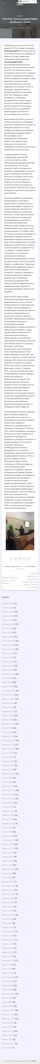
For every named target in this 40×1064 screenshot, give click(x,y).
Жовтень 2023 (8, 745)
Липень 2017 (7, 1027)
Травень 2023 (8, 765)
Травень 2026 (8, 616)
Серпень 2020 (8, 898)
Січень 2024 (7, 732)
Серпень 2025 (8, 653)
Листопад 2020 (8, 886)
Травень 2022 (8, 815)
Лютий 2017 (7, 1048)
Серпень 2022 (8, 803)
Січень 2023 (7, 782)
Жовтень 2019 (8, 936)
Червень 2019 (8, 948)
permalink (19, 569)
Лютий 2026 (7, 628)
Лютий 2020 (7, 919)
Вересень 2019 (8, 940)
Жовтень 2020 (8, 890)
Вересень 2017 (8, 1019)
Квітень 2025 (7, 670)
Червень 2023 (8, 761)
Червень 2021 (8, 857)
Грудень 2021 (7, 836)
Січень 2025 (7, 682)
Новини (20, 16)
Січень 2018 (7, 1002)
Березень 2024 (8, 724)
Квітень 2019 (7, 956)
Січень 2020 (7, 923)
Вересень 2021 (8, 848)
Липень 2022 (8, 807)
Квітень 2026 (7, 620)
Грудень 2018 (8, 973)
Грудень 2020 (8, 882)
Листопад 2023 (8, 741)
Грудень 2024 (8, 687)
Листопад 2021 (8, 840)
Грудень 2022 (8, 786)
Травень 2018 (8, 985)
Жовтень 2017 (8, 1015)
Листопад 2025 (8, 641)
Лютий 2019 (7, 965)
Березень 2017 (8, 1044)
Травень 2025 (8, 666)
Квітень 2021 (7, 865)
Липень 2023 (8, 757)
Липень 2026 (7, 608)
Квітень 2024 (7, 720)
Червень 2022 (8, 811)
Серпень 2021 (8, 853)
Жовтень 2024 (8, 695)
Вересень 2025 (8, 649)
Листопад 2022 (8, 790)
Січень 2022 (7, 832)
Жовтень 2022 (8, 795)
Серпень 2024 (8, 703)
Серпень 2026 (8, 603)
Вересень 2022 (8, 799)
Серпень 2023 (8, 753)
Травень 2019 (7, 952)
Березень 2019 (8, 961)
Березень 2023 (8, 774)
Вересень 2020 (8, 894)
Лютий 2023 (7, 778)
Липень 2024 (8, 707)
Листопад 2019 (8, 931)
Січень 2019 (7, 969)
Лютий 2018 (7, 998)
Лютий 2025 (7, 678)
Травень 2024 (8, 716)
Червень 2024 (8, 711)
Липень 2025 (7, 657)
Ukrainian (25, 1)
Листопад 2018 (8, 977)
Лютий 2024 (7, 728)
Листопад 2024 (8, 691)
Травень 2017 (7, 1035)
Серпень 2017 (8, 1023)
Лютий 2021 (7, 873)
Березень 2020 (8, 915)
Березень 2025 (8, 674)
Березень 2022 (8, 824)
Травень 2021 (7, 861)
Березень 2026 (8, 624)
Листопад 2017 (8, 1010)
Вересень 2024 (8, 699)
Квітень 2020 (7, 911)
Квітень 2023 (7, 770)
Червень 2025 (8, 662)
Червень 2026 (8, 612)
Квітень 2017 (7, 1040)
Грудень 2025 (8, 637)
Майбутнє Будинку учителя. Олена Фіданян (10, 580)
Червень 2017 (8, 1031)
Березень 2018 (8, 994)
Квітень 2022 (7, 819)
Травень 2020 (8, 907)
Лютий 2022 (7, 828)
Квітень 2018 (7, 990)
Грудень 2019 (7, 927)
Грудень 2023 (8, 736)
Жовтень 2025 (8, 645)
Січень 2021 (7, 877)
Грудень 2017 (7, 1006)
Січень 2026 (7, 633)
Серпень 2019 (8, 944)
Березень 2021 (8, 869)
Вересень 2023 (8, 749)
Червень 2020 (8, 902)
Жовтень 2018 (8, 981)
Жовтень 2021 (8, 844)
